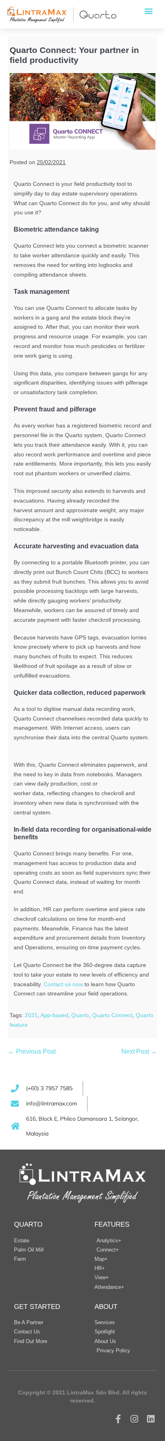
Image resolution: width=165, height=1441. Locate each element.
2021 (31, 1015)
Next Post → (139, 1051)
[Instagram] (134, 1419)
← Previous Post (32, 1051)
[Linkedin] (151, 1419)
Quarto (80, 1015)
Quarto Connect (112, 1015)
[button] (148, 10)
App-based (54, 1015)
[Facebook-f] (118, 1419)
